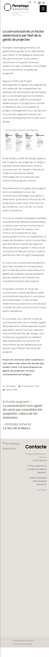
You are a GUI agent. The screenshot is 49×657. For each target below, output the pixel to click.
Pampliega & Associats (23, 640)
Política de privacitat (22, 644)
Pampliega (11, 386)
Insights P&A (11, 389)
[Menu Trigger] (43, 8)
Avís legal (41, 489)
